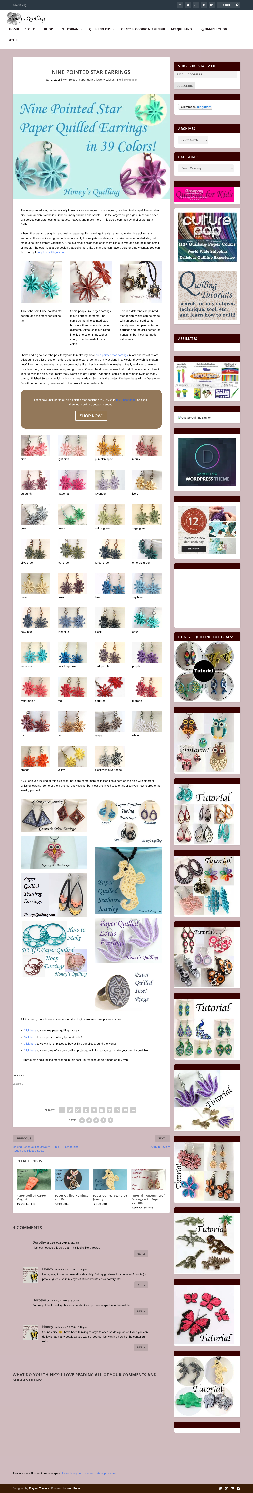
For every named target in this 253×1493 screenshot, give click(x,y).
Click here (30, 1030)
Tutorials (70, 29)
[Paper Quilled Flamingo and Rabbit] (72, 1179)
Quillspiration (214, 29)
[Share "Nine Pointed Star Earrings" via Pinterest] (94, 1110)
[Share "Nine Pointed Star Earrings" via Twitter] (70, 1110)
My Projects (70, 79)
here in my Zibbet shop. (51, 252)
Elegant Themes (39, 1488)
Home (14, 29)
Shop (48, 29)
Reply (141, 1253)
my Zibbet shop (126, 399)
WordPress (73, 1488)
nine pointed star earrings (112, 355)
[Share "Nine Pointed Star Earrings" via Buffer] (109, 1110)
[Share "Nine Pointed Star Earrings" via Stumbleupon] (117, 1110)
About (30, 29)
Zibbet (110, 79)
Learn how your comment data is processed (89, 1473)
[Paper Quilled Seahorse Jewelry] (110, 1179)
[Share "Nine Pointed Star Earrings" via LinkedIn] (102, 1110)
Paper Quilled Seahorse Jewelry (110, 1197)
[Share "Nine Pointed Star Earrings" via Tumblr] (86, 1110)
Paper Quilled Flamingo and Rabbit (72, 1197)
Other (14, 39)
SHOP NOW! (91, 416)
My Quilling (181, 29)
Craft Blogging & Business (143, 29)
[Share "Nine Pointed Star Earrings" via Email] (125, 1110)
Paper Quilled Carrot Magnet (31, 1197)
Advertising (19, 5)
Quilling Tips (100, 29)
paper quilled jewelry (92, 79)
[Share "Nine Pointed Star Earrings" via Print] (133, 1110)
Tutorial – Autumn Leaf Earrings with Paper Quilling (148, 1199)
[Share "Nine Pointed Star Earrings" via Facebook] (62, 1110)
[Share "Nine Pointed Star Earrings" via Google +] (78, 1110)
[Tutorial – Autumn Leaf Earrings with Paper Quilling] (148, 1179)
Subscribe (185, 85)
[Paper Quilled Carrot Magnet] (34, 1179)
